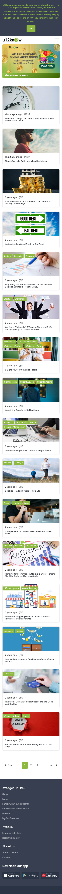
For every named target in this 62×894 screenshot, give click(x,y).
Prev (10, 765)
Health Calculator (11, 838)
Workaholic (20, 299)
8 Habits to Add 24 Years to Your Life (22, 491)
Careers (6, 857)
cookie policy (50, 14)
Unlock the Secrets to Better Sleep (22, 410)
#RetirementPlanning (27, 341)
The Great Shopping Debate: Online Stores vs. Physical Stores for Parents (27, 618)
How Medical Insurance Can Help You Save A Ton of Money (30, 660)
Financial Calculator (12, 833)
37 (28, 114)
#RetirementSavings (13, 346)
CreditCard (8, 673)
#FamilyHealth (10, 382)
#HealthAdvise (27, 382)
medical (19, 631)
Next (52, 765)
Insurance (8, 631)
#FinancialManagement (14, 427)
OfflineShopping (11, 588)
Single (5, 794)
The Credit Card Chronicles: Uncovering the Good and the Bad (29, 703)
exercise (7, 462)
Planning (30, 256)
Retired (6, 813)
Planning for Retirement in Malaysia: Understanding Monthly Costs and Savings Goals (30, 575)
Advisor (7, 256)
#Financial (8, 422)
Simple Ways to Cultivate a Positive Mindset (26, 161)
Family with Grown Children (15, 808)
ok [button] (31, 28)
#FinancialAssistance (26, 422)
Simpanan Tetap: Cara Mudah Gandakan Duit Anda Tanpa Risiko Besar (30, 119)
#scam (26, 716)
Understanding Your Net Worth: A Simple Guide (28, 451)
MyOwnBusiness (10, 818)
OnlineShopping (29, 588)
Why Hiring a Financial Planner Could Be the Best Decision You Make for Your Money (28, 285)
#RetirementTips (33, 346)
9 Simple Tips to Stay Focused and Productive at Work (28, 532)
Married (6, 799)
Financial (18, 256)
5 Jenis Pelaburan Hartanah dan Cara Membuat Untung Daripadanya (28, 202)
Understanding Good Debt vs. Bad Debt (24, 244)
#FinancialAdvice (11, 716)
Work (26, 503)
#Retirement (9, 341)
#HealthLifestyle (44, 382)
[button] (11, 875)
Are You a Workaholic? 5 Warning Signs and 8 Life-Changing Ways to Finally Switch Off (29, 328)
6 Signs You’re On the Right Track (21, 370)
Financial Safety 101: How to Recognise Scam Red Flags (28, 745)
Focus (6, 503)
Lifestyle (7, 299)
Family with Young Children (15, 804)
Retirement (31, 545)
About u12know (10, 852)
